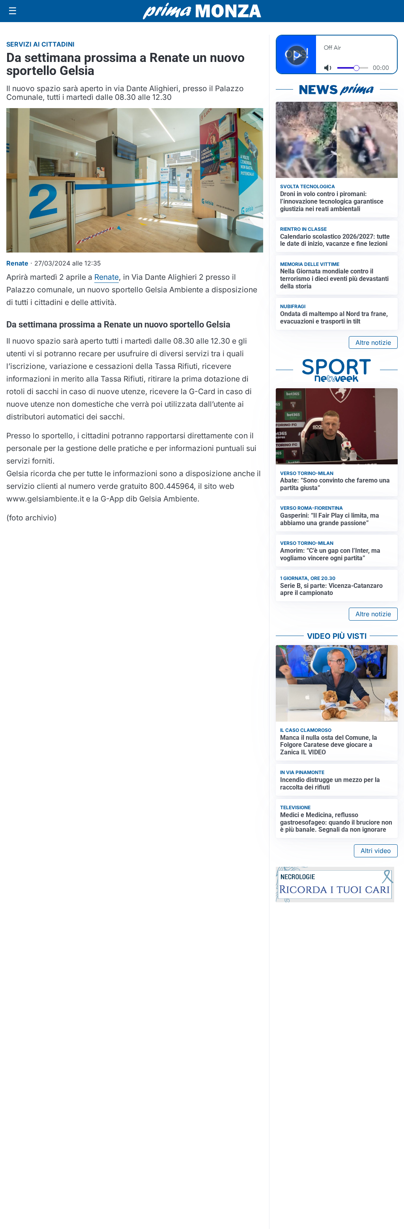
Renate (106, 277)
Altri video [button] (376, 851)
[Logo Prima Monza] (202, 11)
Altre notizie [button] (373, 342)
